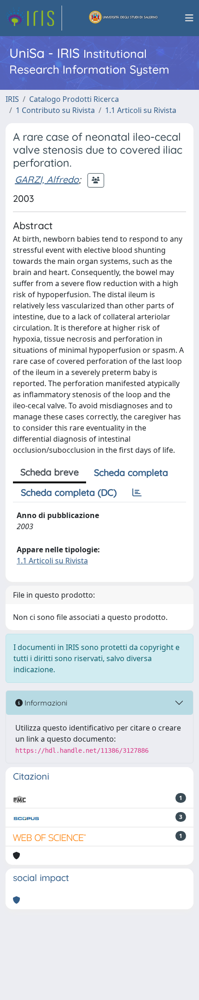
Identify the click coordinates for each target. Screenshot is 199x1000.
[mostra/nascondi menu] (189, 18)
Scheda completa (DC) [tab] (69, 492)
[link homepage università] (123, 18)
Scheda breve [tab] (49, 472)
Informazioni (45, 702)
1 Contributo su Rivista (55, 110)
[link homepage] (34, 18)
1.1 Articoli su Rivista (140, 110)
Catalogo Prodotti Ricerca (74, 99)
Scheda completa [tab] (131, 472)
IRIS (12, 99)
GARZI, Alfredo (47, 179)
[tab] (136, 492)
